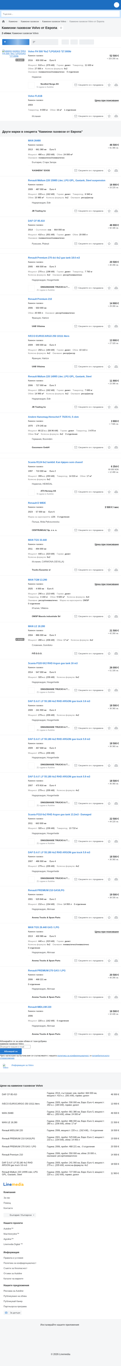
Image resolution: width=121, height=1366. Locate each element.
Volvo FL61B (35, 96)
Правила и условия (13, 1258)
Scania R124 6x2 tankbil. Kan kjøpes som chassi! (55, 462)
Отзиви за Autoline (13, 1273)
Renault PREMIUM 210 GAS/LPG (46, 890)
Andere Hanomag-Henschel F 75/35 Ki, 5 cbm (53, 417)
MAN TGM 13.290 (37, 580)
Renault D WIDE (37, 503)
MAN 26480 (34, 140)
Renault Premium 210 (40, 299)
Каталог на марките (13, 1278)
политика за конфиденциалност (73, 1055)
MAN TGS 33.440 (37, 540)
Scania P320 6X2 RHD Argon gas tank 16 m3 (53, 663)
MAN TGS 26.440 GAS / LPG (43, 927)
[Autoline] (3, 21)
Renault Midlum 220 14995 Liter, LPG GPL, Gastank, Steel (59, 376)
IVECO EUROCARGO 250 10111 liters (48, 336)
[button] (116, 5)
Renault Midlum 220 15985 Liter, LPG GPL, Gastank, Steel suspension (66, 180)
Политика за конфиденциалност (20, 1263)
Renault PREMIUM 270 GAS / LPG (47, 970)
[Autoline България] (19, 5)
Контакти (8, 1208)
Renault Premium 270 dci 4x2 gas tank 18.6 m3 (54, 257)
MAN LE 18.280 (36, 626)
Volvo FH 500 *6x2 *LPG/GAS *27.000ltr (49, 51)
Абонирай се (11, 1051)
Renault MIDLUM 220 (39, 1007)
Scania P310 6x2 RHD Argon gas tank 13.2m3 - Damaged (59, 814)
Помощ (7, 1203)
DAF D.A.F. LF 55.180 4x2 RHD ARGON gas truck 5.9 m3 (59, 739)
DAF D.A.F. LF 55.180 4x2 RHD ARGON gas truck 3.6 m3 (59, 701)
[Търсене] (117, 14)
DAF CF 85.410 (36, 221)
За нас (7, 1197)
